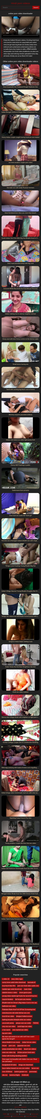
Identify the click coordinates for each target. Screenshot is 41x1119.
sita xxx (4, 1075)
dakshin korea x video (9, 992)
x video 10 (5, 979)
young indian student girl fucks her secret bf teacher (19, 996)
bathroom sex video (9, 1006)
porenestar (33, 1071)
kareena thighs (15, 1075)
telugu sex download (26, 1065)
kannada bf (31, 982)
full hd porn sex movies (23, 999)
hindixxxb (25, 1075)
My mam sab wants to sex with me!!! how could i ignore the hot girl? (18, 1038)
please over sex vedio (23, 1023)
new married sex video (20, 1030)
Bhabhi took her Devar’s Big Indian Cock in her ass (19, 1003)
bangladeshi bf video (9, 1065)
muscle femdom (7, 999)
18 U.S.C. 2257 (14, 1114)
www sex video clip (8, 1052)
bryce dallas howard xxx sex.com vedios (15, 1068)
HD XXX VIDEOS (20, 1107)
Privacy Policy (25, 1114)
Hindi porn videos (20, 3)
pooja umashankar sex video (12, 1049)
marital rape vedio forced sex (12, 989)
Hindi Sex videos (31, 1116)
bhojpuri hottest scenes (24, 1016)
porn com (12, 1045)
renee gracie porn (25, 992)
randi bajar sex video (25, 1026)
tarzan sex (35, 1068)
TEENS (35, 1023)
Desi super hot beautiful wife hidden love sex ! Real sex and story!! (19, 1060)
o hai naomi (6, 1030)
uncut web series (8, 1023)
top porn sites (6, 1033)
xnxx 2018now (7, 1071)
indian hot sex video (29, 1042)
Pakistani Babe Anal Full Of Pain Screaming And (18, 1009)
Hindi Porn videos (18, 1116)
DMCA (5, 1114)
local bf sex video (8, 1016)
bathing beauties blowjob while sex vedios (16, 1019)
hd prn (4, 1045)
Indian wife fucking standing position (14, 1056)
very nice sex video (8, 1026)
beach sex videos (30, 1049)
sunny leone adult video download (13, 982)
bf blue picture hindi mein (26, 1052)
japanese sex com (23, 1045)
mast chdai (27, 989)
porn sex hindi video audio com (28, 986)
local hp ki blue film (8, 986)
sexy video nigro (17, 979)
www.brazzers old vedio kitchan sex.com (16, 1013)
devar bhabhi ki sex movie (11, 1042)
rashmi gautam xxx (20, 1071)
